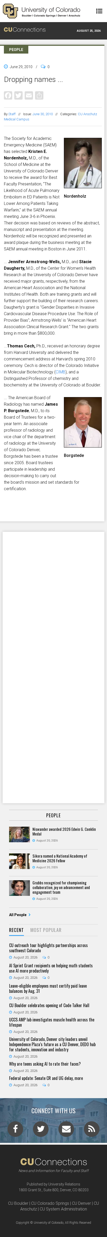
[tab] (16, 930)
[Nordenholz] (83, 186)
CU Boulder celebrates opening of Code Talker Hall (49, 1005)
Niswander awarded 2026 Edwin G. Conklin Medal (64, 831)
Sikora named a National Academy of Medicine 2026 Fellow (59, 858)
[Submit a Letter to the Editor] (66, 1131)
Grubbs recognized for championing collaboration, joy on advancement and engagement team (61, 887)
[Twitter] (18, 95)
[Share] (39, 95)
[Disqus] (53, 599)
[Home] (42, 11)
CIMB (60, 372)
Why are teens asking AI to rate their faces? (45, 1064)
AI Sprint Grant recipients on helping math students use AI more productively (51, 968)
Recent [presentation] (16, 930)
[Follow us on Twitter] (41, 1131)
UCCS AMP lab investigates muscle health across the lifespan (51, 1022)
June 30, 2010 (42, 114)
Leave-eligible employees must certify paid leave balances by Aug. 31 (48, 988)
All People (18, 915)
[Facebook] (8, 95)
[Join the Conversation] (15, 1131)
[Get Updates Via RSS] (91, 1131)
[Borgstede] (83, 445)
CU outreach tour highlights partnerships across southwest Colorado (48, 948)
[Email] (29, 95)
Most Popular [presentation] (46, 930)
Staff (12, 114)
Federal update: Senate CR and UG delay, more (46, 1078)
